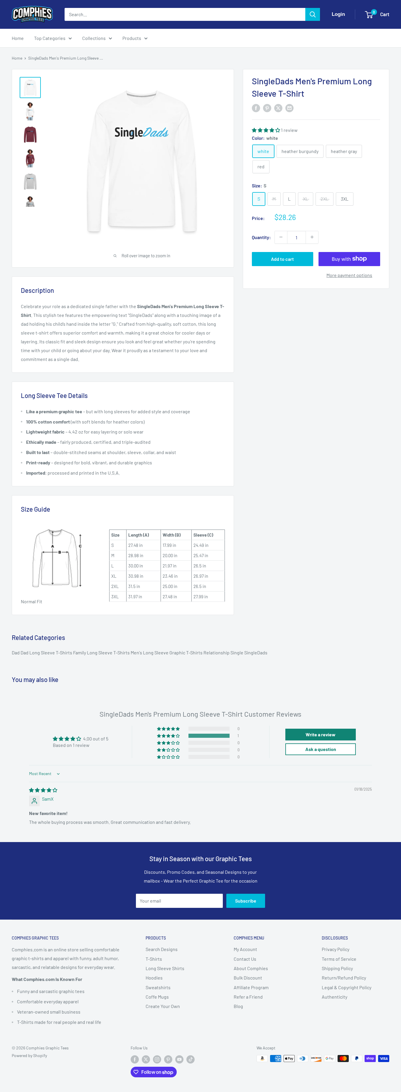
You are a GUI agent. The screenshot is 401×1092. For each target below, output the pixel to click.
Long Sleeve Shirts (165, 968)
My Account (245, 949)
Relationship (216, 652)
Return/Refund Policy (344, 977)
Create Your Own (163, 1006)
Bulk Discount (248, 977)
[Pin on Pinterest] (267, 107)
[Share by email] (289, 107)
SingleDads (255, 652)
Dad (16, 652)
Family (80, 652)
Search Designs (162, 949)
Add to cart (282, 258)
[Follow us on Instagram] (157, 1059)
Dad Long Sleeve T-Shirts (47, 652)
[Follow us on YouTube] (179, 1059)
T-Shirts (154, 959)
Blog (238, 1006)
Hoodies (154, 977)
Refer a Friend (248, 996)
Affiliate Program (251, 987)
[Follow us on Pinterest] (168, 1059)
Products (131, 38)
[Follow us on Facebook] (135, 1059)
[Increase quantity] (312, 237)
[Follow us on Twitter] (146, 1059)
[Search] (312, 14)
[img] (43, 790)
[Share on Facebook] (256, 107)
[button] (266, 129)
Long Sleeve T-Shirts (109, 652)
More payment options (349, 275)
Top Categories (49, 38)
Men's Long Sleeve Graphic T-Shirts (167, 652)
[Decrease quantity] (281, 237)
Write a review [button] (321, 734)
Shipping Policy (337, 968)
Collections (94, 38)
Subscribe (245, 900)
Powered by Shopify (29, 1055)
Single (237, 652)
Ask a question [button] (320, 749)
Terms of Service (339, 959)
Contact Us (245, 959)
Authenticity (334, 996)
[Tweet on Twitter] (278, 107)
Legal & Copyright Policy (346, 987)
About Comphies (251, 968)
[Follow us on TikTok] (190, 1059)
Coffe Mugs (157, 996)
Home (18, 38)
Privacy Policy (335, 949)
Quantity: (261, 237)
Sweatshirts (158, 987)
